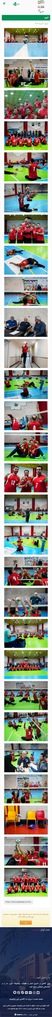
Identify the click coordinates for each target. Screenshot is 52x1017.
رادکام (25, 1014)
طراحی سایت (33, 1014)
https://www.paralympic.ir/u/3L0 (18, 902)
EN (18, 4)
